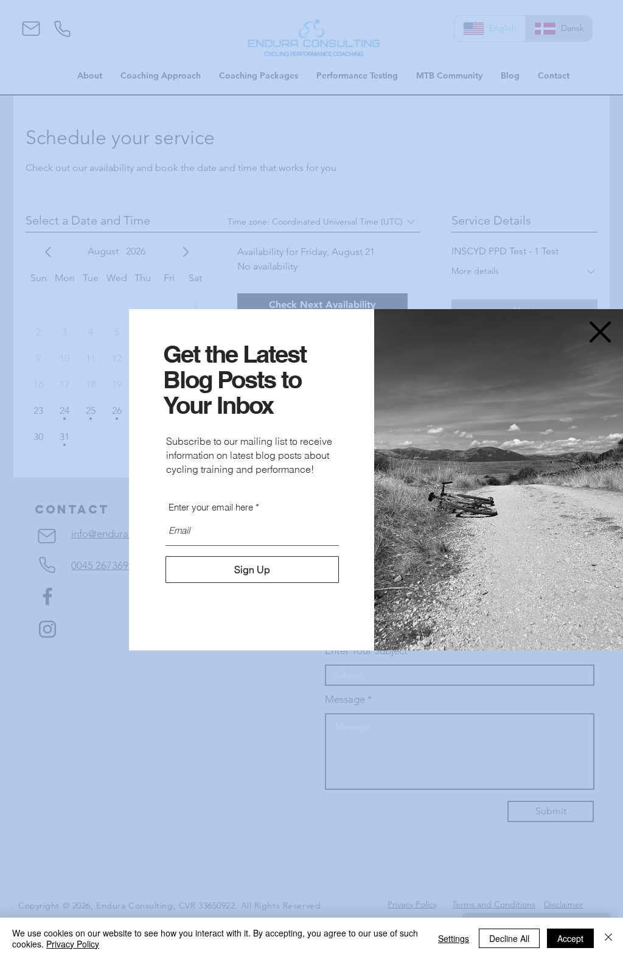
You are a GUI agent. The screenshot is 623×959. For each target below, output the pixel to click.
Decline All (509, 938)
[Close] (608, 938)
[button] (600, 332)
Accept (570, 938)
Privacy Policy (72, 944)
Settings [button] (453, 938)
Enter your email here (211, 507)
